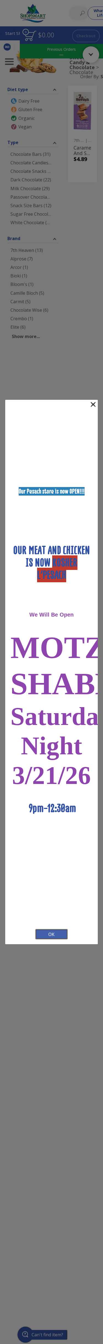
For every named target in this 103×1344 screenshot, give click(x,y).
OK (51, 934)
